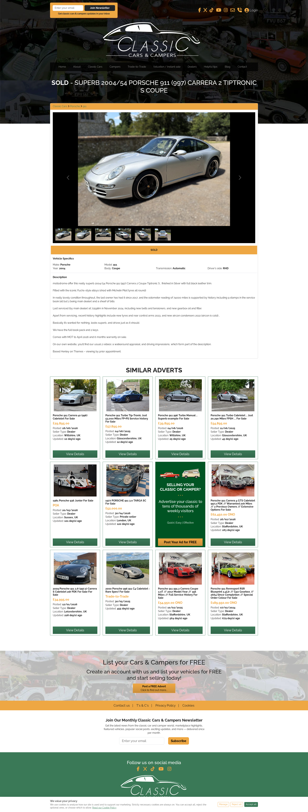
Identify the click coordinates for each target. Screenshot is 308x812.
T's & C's (142, 705)
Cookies (188, 705)
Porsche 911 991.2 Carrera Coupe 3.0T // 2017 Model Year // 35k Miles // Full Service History (178, 593)
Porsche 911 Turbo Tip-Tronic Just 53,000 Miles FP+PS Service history (126, 418)
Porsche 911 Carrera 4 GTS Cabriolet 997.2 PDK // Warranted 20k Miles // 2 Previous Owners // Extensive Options (233, 505)
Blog (227, 66)
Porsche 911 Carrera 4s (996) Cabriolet (70, 417)
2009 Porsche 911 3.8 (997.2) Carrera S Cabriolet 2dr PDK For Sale (75, 591)
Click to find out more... (154, 688)
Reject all (237, 804)
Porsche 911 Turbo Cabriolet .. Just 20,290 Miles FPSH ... (232, 417)
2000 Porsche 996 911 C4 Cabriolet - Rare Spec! (127, 590)
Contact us (122, 705)
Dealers (192, 66)
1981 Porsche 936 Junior (73, 500)
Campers (115, 66)
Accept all (251, 804)
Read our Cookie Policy (104, 807)
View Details (75, 454)
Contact (242, 66)
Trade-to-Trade (137, 66)
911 (84, 106)
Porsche (75, 106)
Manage (223, 804)
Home (62, 66)
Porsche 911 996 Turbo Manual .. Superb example (177, 417)
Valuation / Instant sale (166, 66)
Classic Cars (95, 66)
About (77, 66)
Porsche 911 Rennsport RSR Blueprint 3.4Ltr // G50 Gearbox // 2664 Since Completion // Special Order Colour (232, 593)
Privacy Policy (165, 705)
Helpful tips (210, 66)
